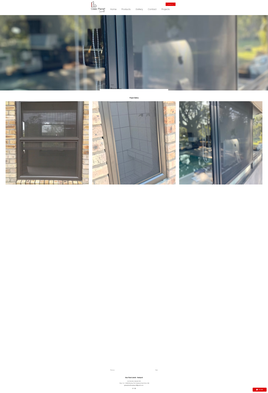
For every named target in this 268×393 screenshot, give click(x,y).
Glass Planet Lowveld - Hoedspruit (134, 377)
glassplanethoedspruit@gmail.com (133, 385)
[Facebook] (133, 388)
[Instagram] (135, 388)
